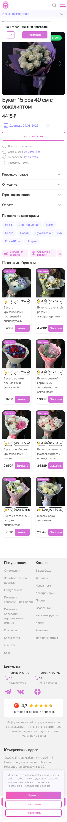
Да (10, 35)
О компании (12, 570)
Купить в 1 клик (33, 136)
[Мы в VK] (20, 691)
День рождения (28, 225)
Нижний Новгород (17, 13)
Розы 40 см (12, 241)
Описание (9, 184)
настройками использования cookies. (29, 785)
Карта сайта (12, 638)
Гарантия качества (16, 195)
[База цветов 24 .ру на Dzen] (37, 692)
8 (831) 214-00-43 (19, 675)
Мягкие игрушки (47, 615)
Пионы (40, 600)
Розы (8, 225)
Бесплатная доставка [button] (16, 253)
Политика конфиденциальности (17, 600)
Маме (49, 225)
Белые (9, 233)
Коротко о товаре (15, 174)
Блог (7, 653)
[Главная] (5, 5)
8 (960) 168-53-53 (49, 675)
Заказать (22, 328)
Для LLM (9, 645)
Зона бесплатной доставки (15, 580)
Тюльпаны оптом (47, 638)
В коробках (43, 570)
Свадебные (43, 608)
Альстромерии (45, 593)
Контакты (10, 630)
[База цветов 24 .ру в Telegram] (8, 691)
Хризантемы (44, 585)
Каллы (40, 623)
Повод (24, 233)
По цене (32, 241)
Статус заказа (13, 590)
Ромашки (42, 630)
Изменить (34, 35)
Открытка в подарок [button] (43, 253)
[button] (30, 157)
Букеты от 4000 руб (48, 233)
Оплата (7, 205)
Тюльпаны (42, 578)
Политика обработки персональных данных (13, 616)
